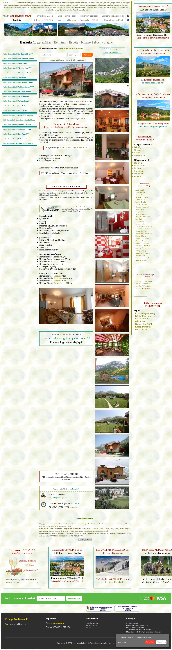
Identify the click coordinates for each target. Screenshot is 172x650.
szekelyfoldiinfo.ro (18, 624)
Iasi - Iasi (138, 219)
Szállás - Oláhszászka (143, 286)
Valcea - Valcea (141, 260)
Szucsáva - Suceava (142, 253)
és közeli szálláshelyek (153, 82)
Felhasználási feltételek (135, 628)
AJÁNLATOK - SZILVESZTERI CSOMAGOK (22, 583)
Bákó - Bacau (140, 195)
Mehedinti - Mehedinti (143, 238)
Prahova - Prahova (142, 243)
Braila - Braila (140, 202)
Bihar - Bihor (140, 200)
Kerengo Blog (91, 625)
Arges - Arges (140, 192)
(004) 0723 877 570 (60, 507)
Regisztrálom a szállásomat (137, 625)
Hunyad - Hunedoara (142, 217)
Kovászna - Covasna (142, 229)
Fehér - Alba (139, 209)
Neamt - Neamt (140, 241)
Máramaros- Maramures (144, 234)
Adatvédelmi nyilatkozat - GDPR (138, 630)
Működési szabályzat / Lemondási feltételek (143, 632)
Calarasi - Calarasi (142, 207)
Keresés (87, 55)
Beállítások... (122, 642)
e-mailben (82, 148)
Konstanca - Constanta (143, 226)
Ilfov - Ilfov (139, 221)
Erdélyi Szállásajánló (16, 619)
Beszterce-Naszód (141, 197)
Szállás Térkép (92, 623)
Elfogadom (161, 642)
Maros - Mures (140, 236)
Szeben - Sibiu (140, 248)
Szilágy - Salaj (140, 251)
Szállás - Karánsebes (142, 288)
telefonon (66, 148)
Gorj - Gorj (139, 212)
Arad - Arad (139, 190)
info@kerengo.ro (57, 623)
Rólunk (88, 628)
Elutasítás (150, 642)
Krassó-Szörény (141, 231)
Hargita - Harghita (141, 214)
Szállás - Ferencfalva (142, 284)
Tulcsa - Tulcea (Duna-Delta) (145, 258)
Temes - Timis (140, 255)
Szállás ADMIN (132, 623)
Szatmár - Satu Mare (142, 246)
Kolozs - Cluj (140, 224)
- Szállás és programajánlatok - (153, 126)
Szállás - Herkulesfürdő (143, 281)
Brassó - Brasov (141, 204)
